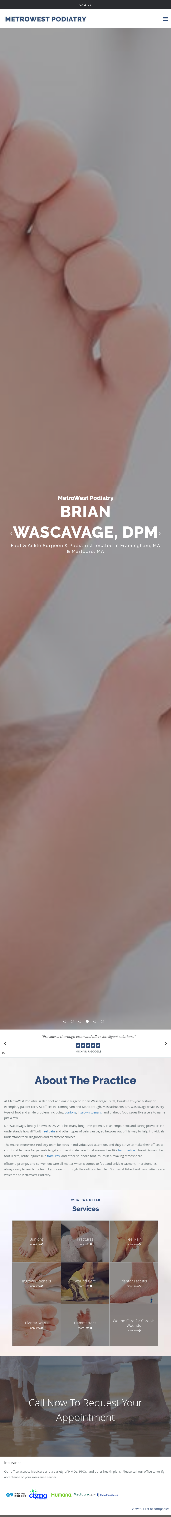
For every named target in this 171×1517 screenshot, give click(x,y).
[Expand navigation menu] (165, 19)
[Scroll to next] (165, 1044)
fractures (53, 1156)
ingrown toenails (90, 1112)
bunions (70, 1112)
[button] (64, 1021)
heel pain (49, 1131)
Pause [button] (4, 1053)
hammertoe (126, 1150)
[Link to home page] (43, 19)
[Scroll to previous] (6, 1044)
